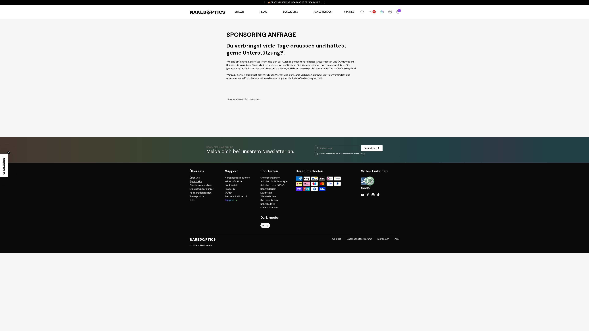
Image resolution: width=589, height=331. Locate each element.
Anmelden (370, 148)
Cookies (336, 238)
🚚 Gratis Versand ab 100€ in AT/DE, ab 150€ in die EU (294, 2)
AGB (397, 238)
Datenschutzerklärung (359, 238)
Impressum (383, 238)
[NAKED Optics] (207, 12)
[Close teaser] (8, 152)
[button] (264, 2)
